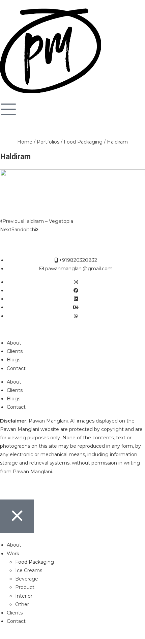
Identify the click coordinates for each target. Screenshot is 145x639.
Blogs (13, 360)
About (14, 343)
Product (24, 587)
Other (22, 604)
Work (13, 554)
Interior (23, 596)
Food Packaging (83, 142)
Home (24, 142)
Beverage (26, 579)
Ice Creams (28, 570)
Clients (15, 351)
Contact (16, 368)
